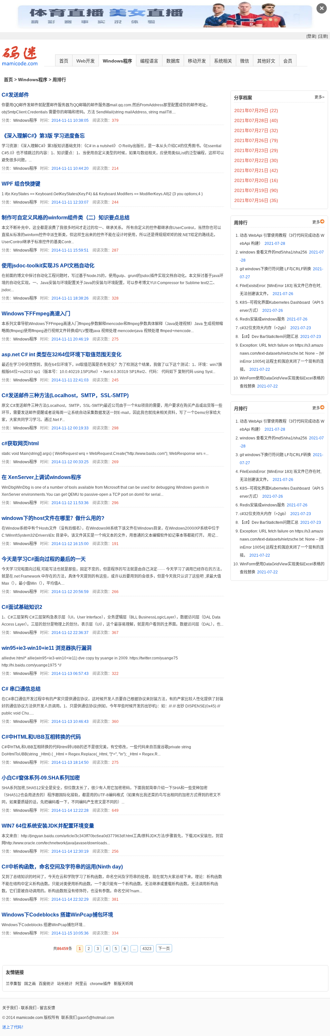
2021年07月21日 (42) (256, 170)
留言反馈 (47, 1008)
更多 (316, 222)
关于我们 (10, 1008)
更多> (320, 97)
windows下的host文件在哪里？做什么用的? (53, 518)
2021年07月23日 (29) (256, 150)
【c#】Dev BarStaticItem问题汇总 (280, 336)
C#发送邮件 (15, 95)
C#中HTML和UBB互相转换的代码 (41, 737)
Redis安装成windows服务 (273, 319)
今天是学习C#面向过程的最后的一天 (44, 559)
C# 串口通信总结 (21, 689)
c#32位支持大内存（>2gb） (275, 328)
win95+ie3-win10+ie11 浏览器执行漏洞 (47, 648)
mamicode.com (29, 1017)
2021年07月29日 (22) (256, 110)
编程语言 (149, 60)
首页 (63, 60)
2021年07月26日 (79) (256, 140)
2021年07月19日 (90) (256, 190)
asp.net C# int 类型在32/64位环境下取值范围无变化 (61, 354)
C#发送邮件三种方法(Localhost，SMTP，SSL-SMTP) (65, 395)
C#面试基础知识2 (22, 607)
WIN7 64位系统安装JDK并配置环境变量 (48, 826)
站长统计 (65, 984)
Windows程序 (117, 60)
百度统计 (46, 984)
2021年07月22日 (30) (256, 160)
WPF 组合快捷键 (21, 184)
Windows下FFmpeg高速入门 (36, 313)
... (134, 948)
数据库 (173, 60)
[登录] (311, 36)
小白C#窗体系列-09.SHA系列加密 (41, 778)
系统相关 (223, 60)
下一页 (164, 948)
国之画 (30, 984)
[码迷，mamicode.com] (19, 64)
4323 (146, 948)
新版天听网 (123, 984)
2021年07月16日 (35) (256, 200)
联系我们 (28, 1008)
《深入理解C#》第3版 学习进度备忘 (43, 136)
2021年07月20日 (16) (256, 180)
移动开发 (197, 60)
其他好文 (266, 60)
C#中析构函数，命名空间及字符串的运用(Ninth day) (62, 866)
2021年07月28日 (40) (256, 120)
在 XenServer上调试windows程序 (41, 477)
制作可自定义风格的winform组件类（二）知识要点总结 (66, 217)
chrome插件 (100, 984)
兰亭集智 (13, 984)
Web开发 (85, 60)
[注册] (323, 36)
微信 (244, 60)
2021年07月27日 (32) (256, 130)
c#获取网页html (20, 443)
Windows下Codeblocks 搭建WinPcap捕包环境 (57, 914)
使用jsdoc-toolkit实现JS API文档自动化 (48, 265)
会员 (287, 60)
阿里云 (81, 984)
